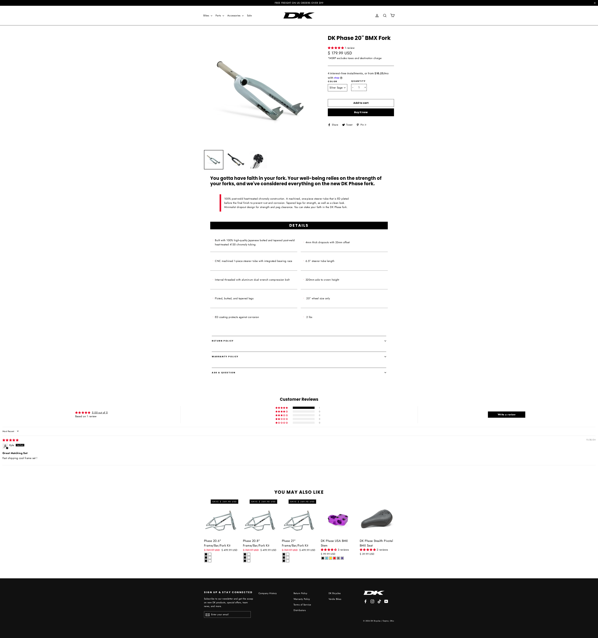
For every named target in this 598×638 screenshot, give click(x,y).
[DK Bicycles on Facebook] (365, 601)
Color (332, 81)
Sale (249, 15)
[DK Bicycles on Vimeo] (379, 601)
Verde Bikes (335, 599)
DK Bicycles (335, 593)
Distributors (300, 610)
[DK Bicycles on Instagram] (372, 601)
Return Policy (223, 340)
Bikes (206, 15)
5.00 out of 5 (100, 412)
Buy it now (361, 112)
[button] (336, 48)
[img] (10, 440)
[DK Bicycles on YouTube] (386, 601)
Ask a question (223, 372)
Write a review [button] (507, 414)
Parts (219, 15)
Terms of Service (302, 604)
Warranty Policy (225, 356)
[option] (260, 91)
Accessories (234, 15)
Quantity (358, 81)
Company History (268, 593)
